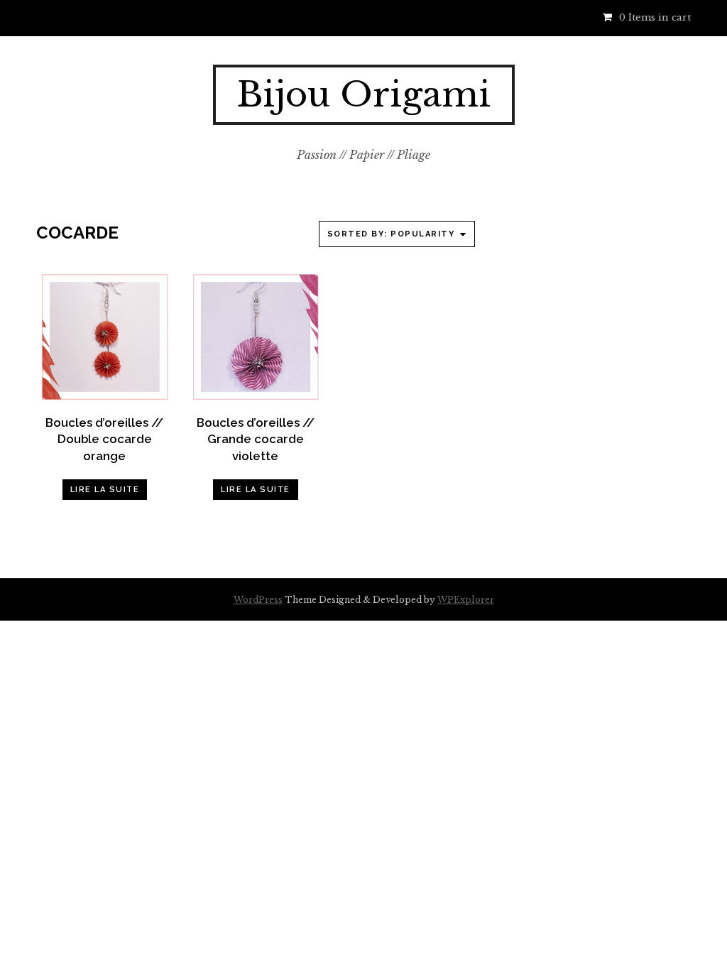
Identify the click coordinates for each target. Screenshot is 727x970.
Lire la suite (105, 489)
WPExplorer (465, 599)
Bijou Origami (364, 94)
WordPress (258, 599)
